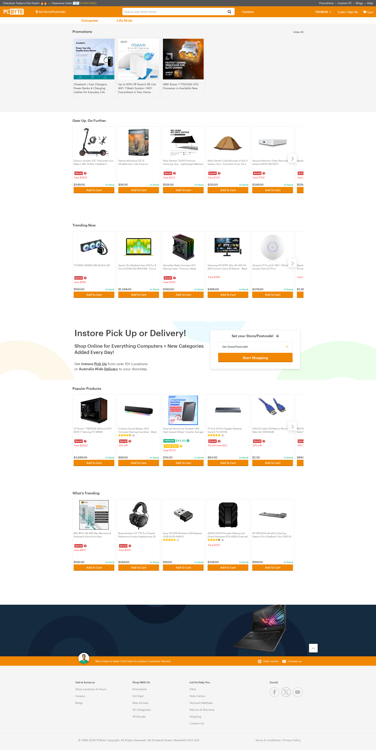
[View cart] (365, 11)
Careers (248, 11)
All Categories (141, 709)
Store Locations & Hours (90, 689)
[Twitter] (287, 696)
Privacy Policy (292, 740)
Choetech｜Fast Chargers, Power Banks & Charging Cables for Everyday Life (91, 88)
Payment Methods (201, 702)
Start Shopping (255, 358)
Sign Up (352, 11)
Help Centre (197, 696)
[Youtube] (298, 696)
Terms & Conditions (268, 740)
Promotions (326, 3)
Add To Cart (94, 190)
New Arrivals (140, 702)
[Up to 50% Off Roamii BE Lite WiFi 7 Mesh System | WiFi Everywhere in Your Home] (138, 59)
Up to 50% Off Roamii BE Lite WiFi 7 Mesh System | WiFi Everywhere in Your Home (137, 88)
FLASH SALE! (88, 3)
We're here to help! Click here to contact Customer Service (133, 661)
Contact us (295, 661)
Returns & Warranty (202, 709)
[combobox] (178, 11)
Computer (89, 20)
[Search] (229, 12)
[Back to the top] (313, 648)
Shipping (195, 716)
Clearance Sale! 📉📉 (65, 3)
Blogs (359, 3)
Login (341, 11)
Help (370, 3)
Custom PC (345, 3)
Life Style (124, 20)
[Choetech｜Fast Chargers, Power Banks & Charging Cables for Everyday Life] (94, 59)
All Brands (139, 716)
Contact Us (197, 723)
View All (298, 32)
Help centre (270, 661)
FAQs (193, 689)
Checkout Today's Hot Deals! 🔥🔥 (25, 3)
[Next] (292, 158)
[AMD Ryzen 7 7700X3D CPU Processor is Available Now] (183, 59)
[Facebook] (275, 696)
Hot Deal (138, 696)
